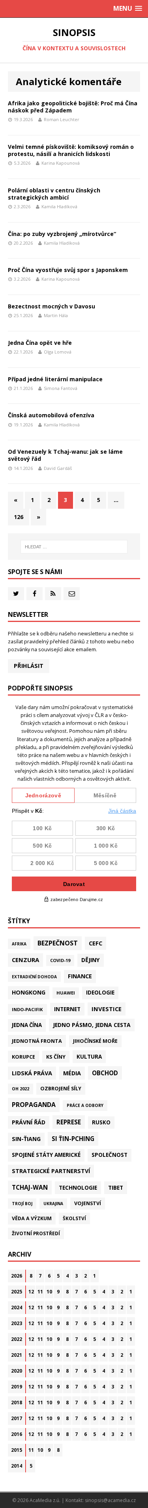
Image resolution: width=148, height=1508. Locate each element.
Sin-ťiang (26, 1139)
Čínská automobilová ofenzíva (51, 415)
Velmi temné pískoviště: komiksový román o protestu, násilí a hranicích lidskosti (71, 150)
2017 (16, 1418)
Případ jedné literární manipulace (55, 379)
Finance (80, 976)
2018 (16, 1402)
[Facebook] (34, 593)
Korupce (23, 1056)
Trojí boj (22, 1203)
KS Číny (56, 1056)
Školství (74, 1218)
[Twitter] (16, 593)
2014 (16, 1465)
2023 (16, 1323)
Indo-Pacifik (27, 1009)
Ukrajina (53, 1203)
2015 (16, 1450)
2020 (16, 1370)
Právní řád (28, 1122)
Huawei (65, 993)
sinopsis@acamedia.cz (110, 1500)
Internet (67, 1009)
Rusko (101, 1122)
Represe (68, 1122)
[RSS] (53, 593)
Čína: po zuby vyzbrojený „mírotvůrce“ (62, 234)
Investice (107, 1009)
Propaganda (34, 1104)
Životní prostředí (36, 1233)
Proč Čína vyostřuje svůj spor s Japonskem (68, 270)
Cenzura (25, 960)
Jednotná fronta (37, 1040)
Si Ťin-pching (73, 1139)
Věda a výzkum (32, 1218)
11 (40, 1291)
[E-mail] (72, 593)
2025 (16, 1291)
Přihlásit (28, 665)
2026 (16, 1275)
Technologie (78, 1187)
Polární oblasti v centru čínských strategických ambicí (54, 193)
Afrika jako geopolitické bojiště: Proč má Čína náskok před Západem (72, 106)
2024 (16, 1307)
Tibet (115, 1187)
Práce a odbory (85, 1105)
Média (72, 1073)
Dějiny (90, 960)
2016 (16, 1434)
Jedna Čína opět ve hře (40, 342)
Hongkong (28, 992)
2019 (16, 1386)
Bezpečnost (57, 943)
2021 (16, 1355)
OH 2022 (20, 1089)
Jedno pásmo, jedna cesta (92, 1025)
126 (18, 517)
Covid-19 (60, 960)
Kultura (89, 1056)
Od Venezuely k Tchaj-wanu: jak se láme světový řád (65, 455)
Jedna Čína (27, 1025)
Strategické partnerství (51, 1171)
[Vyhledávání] (74, 546)
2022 (16, 1339)
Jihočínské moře (95, 1041)
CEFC (95, 943)
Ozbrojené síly (60, 1088)
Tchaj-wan (30, 1187)
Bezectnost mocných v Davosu (51, 306)
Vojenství (87, 1203)
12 (31, 1291)
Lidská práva (32, 1073)
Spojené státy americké (46, 1154)
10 (49, 1291)
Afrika (19, 944)
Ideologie (100, 992)
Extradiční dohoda (34, 976)
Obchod (105, 1073)
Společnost (109, 1154)
